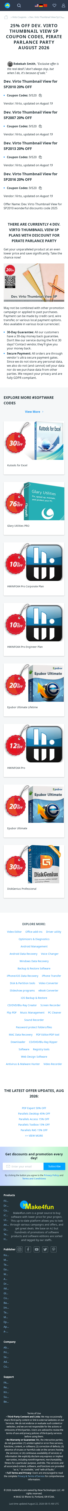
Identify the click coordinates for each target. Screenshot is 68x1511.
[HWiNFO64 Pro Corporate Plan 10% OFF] (34, 561)
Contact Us (6, 1366)
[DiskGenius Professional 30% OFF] (34, 864)
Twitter (45, 1249)
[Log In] (63, 5)
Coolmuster (6, 1210)
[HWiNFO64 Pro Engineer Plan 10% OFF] (34, 622)
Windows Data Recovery (34, 961)
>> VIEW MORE (34, 1135)
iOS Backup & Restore (34, 998)
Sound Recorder (34, 1020)
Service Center (6, 1357)
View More (32, 412)
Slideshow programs (22, 990)
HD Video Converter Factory (6, 1239)
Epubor (6, 1322)
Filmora (6, 1201)
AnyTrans (6, 1224)
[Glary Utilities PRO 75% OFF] (34, 501)
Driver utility (53, 931)
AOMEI (6, 1279)
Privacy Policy (51, 1175)
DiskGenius (6, 1229)
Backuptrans (6, 1303)
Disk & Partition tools (22, 983)
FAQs (6, 1382)
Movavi (6, 1260)
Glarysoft (6, 1293)
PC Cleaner (54, 1012)
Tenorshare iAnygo (6, 1234)
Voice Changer (50, 953)
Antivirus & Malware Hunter (23, 1064)
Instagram (19, 1249)
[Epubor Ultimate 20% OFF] (34, 803)
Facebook (28, 1249)
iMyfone (6, 1288)
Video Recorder (53, 1064)
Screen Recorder (50, 1005)
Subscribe (54, 1166)
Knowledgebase (6, 1392)
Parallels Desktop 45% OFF (34, 1113)
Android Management (34, 946)
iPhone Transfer (51, 976)
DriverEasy (6, 1205)
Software (24, 1049)
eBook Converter (48, 990)
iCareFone (6, 1215)
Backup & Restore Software (34, 968)
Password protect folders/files (34, 1027)
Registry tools (41, 1049)
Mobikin (6, 1317)
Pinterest (54, 1249)
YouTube (37, 1249)
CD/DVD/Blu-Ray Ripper (43, 1042)
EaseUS (6, 1269)
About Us (6, 1347)
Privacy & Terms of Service (31, 1476)
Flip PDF (12, 1012)
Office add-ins (33, 931)
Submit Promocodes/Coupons (6, 1397)
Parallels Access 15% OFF (34, 1119)
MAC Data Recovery (20, 1034)
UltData (6, 1220)
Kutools (6, 1255)
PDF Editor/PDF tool (47, 1034)
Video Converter (48, 983)
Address (6, 1361)
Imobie (6, 1307)
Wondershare (6, 1274)
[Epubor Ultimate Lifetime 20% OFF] (34, 682)
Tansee (6, 1312)
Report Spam (6, 1387)
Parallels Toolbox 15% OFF (34, 1124)
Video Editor (14, 931)
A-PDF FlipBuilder (6, 1331)
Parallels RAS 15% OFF (34, 1130)
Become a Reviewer (6, 1401)
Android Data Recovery (23, 953)
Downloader (18, 1042)
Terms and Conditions (34, 1178)
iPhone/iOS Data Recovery (22, 976)
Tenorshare (6, 1264)
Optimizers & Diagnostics (34, 939)
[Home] (7, 17)
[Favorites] (54, 5)
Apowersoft (6, 1326)
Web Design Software (34, 1056)
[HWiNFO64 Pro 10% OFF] (34, 743)
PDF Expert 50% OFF (34, 1108)
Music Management (32, 1012)
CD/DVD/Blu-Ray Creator (22, 1005)
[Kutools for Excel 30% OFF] (34, 440)
